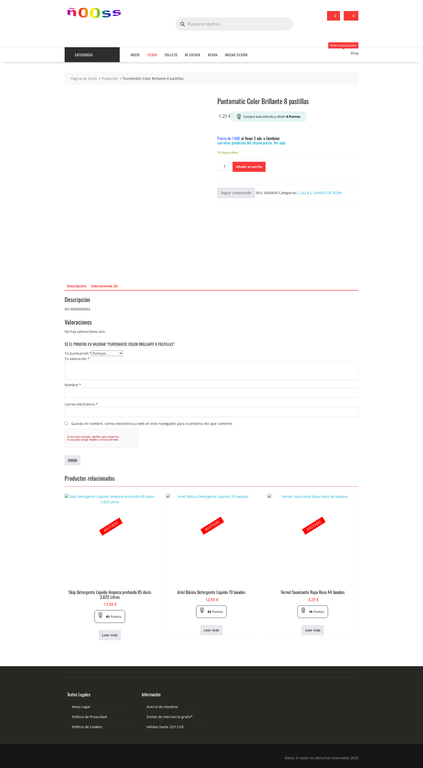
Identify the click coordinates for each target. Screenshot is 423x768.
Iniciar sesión (236, 54)
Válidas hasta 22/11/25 (165, 726)
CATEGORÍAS (84, 54)
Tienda (152, 54)
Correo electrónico (81, 404)
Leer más (110, 635)
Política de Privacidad (89, 716)
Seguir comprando (236, 192)
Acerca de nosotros (162, 706)
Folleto (171, 54)
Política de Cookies (87, 726)
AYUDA (213, 54)
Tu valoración (77, 358)
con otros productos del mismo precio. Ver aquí (251, 143)
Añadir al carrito (249, 166)
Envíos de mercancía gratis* (170, 716)
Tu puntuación (78, 353)
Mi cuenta (192, 54)
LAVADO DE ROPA (327, 192)
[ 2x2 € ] (304, 192)
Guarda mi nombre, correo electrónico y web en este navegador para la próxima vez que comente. (152, 423)
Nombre (73, 385)
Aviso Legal (81, 706)
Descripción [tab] (76, 286)
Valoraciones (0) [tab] (104, 286)
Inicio (135, 54)
